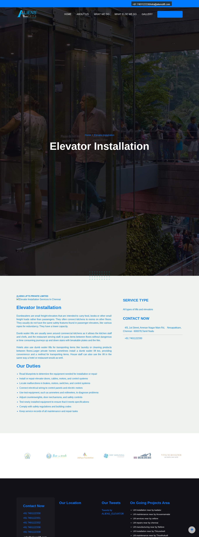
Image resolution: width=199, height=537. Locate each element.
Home (88, 135)
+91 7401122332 (31, 522)
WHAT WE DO (101, 14)
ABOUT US (83, 14)
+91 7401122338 (31, 527)
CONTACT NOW (170, 14)
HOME (67, 14)
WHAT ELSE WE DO (126, 14)
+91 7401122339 (31, 532)
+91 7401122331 (31, 518)
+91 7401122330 (132, 338)
